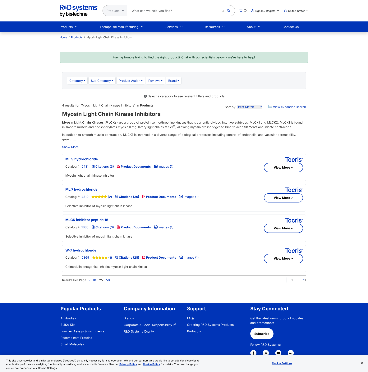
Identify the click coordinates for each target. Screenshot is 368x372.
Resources (212, 27)
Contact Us (291, 27)
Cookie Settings (282, 363)
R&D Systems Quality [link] (139, 331)
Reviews (154, 81)
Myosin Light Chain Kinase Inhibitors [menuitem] (109, 37)
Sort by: (230, 107)
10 (94, 280)
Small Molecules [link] (72, 344)
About (251, 27)
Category (76, 81)
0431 (85, 166)
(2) (110, 197)
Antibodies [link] (68, 318)
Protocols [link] (194, 331)
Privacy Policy (128, 364)
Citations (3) (104, 166)
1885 (85, 227)
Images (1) (165, 166)
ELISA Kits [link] (68, 325)
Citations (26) (128, 197)
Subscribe (261, 334)
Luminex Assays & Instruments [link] (82, 331)
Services (171, 27)
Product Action (129, 81)
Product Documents (135, 166)
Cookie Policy (151, 364)
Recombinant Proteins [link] (76, 338)
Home (63, 37)
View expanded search (289, 107)
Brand (172, 81)
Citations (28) (128, 257)
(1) (110, 258)
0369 (85, 257)
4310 (85, 197)
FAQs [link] (190, 318)
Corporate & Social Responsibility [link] (148, 325)
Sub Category (101, 81)
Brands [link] (129, 318)
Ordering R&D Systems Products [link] (210, 325)
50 (108, 280)
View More (282, 167)
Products (66, 27)
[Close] (362, 363)
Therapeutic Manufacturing (119, 27)
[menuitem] (63, 37)
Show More (70, 147)
